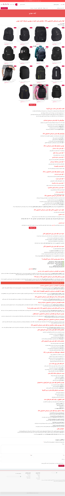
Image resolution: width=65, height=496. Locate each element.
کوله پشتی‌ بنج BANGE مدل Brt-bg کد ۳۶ (8, 81)
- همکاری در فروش (28, 476)
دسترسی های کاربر (28, 472)
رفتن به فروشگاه (32, 104)
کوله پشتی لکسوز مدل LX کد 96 (8, 42)
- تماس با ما (38, 479)
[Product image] (56, 34)
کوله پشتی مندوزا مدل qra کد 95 (56, 62)
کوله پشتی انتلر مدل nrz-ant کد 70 (40, 81)
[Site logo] (62, 4)
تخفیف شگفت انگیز (4, 8)
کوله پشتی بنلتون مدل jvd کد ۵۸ (40, 100)
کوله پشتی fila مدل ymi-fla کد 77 (8, 62)
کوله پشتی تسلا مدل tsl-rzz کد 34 (56, 100)
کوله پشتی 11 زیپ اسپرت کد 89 (40, 62)
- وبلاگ (39, 476)
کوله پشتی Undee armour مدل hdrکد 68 (56, 81)
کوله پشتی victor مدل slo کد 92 (56, 42)
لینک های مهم (38, 472)
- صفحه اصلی (38, 474)
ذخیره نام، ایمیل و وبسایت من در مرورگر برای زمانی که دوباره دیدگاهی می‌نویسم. (52, 463)
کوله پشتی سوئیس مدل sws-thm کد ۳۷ (24, 100)
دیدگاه (63, 444)
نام (63, 455)
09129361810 (31, 1)
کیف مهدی (31, 269)
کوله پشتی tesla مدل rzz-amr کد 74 (24, 62)
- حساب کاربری (29, 474)
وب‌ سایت (63, 459)
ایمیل (31, 455)
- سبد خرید (29, 475)
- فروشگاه (39, 475)
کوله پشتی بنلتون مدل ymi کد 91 (24, 42)
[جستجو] (16, 4)
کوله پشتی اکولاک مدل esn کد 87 (40, 42)
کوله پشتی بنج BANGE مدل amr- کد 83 (24, 81)
